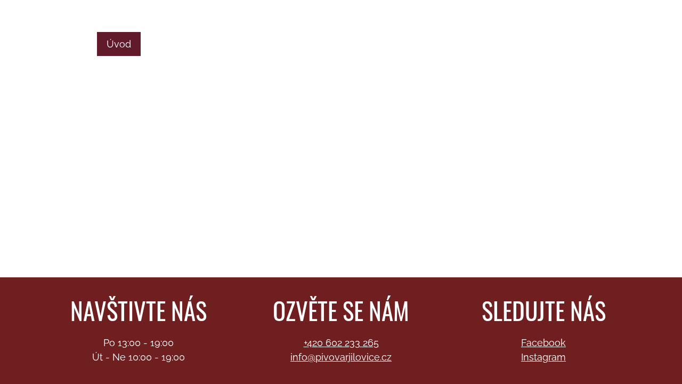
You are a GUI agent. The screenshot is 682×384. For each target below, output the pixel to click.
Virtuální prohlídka (499, 44)
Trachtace (292, 44)
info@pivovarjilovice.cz (621, 9)
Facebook (543, 342)
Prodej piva (175, 44)
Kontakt (215, 68)
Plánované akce (143, 68)
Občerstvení (360, 44)
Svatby (235, 44)
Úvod (119, 44)
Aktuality (578, 44)
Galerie (423, 44)
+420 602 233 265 (341, 342)
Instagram (543, 357)
